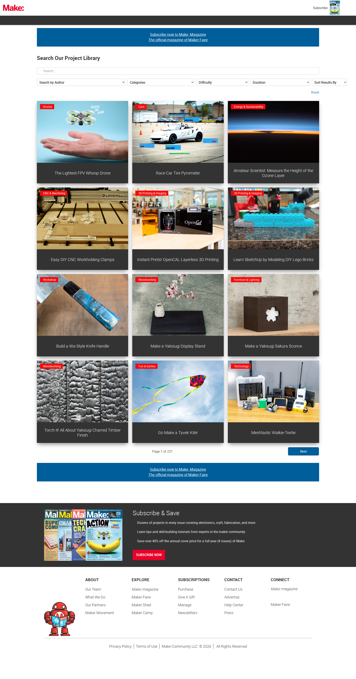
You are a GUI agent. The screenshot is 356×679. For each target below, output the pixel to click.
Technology (241, 366)
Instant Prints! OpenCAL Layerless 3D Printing (178, 259)
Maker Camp (142, 612)
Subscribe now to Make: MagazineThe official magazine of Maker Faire (178, 37)
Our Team (93, 589)
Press (228, 612)
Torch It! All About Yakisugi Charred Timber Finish (82, 432)
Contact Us (233, 589)
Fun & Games (147, 366)
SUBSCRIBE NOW (149, 555)
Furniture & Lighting (246, 280)
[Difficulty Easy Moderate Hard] (222, 82)
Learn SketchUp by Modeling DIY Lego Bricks (273, 259)
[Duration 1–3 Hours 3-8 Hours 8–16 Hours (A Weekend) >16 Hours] (280, 82)
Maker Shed (141, 604)
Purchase (185, 589)
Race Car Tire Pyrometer (178, 173)
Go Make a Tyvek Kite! (178, 432)
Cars (141, 107)
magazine (145, 589)
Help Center (233, 604)
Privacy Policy (120, 646)
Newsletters (187, 612)
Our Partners (95, 604)
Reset (315, 92)
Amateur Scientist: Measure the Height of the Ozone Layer (273, 173)
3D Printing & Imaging (152, 193)
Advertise (231, 597)
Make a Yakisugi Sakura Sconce (273, 346)
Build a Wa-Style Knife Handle (82, 346)
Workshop (49, 280)
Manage (184, 604)
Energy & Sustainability (248, 107)
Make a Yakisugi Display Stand (178, 346)
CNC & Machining (54, 193)
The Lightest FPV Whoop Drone (82, 173)
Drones (47, 107)
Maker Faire (141, 597)
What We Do (95, 597)
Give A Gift (186, 597)
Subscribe (320, 8)
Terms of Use (146, 646)
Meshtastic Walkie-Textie (273, 432)
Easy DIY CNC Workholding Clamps (82, 259)
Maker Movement (99, 612)
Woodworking (147, 280)
